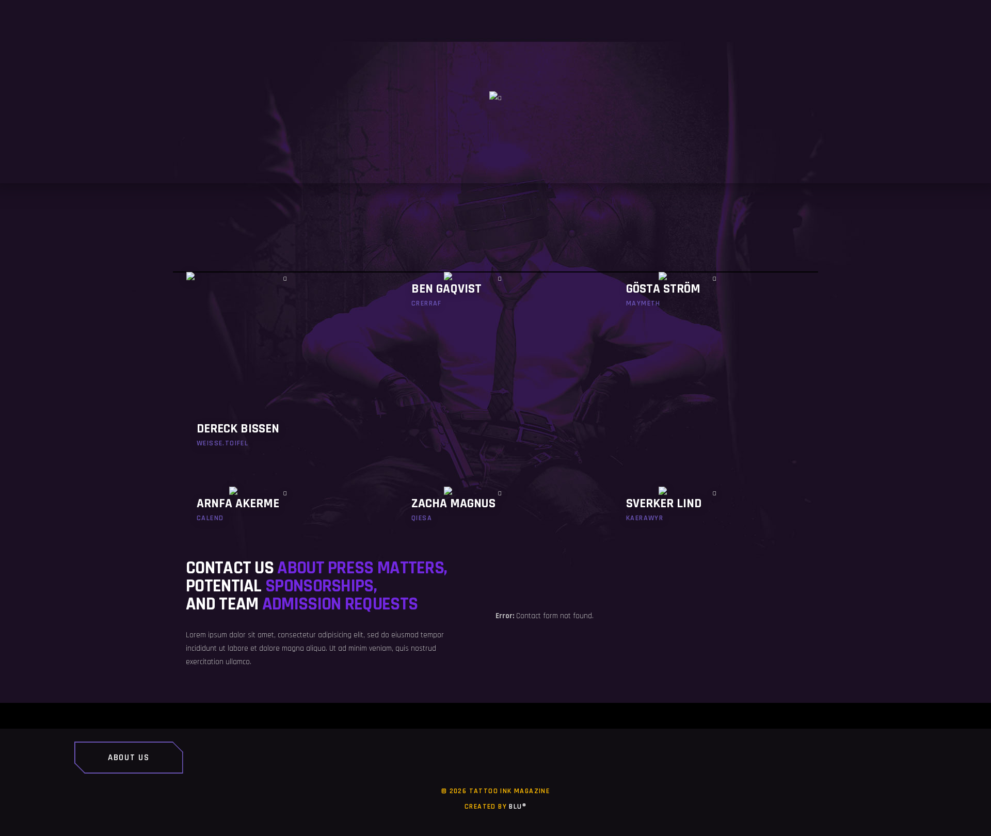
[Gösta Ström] (710, 296)
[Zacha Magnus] (495, 511)
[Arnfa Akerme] (280, 511)
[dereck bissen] (280, 366)
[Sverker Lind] (710, 511)
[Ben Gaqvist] (495, 296)
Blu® (517, 806)
